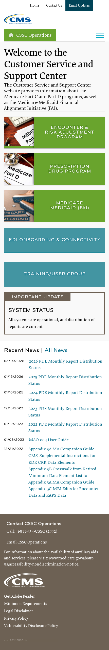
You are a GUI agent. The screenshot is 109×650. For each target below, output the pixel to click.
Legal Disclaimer (18, 611)
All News (56, 350)
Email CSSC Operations (27, 542)
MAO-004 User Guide (49, 440)
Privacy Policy (16, 619)
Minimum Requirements (25, 604)
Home (34, 6)
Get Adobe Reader (19, 597)
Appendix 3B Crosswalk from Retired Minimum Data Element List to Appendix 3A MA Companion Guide (62, 476)
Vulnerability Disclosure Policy (31, 626)
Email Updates (79, 6)
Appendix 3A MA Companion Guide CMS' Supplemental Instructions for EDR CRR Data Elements (62, 456)
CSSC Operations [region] (34, 35)
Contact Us (54, 6)
